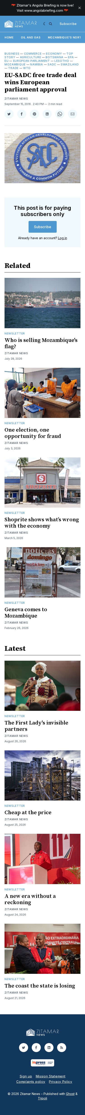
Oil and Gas (31, 37)
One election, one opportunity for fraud (33, 433)
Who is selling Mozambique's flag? (41, 343)
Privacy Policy (60, 1082)
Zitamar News (16, 98)
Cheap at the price (28, 812)
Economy (54, 53)
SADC (52, 64)
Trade (13, 68)
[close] (79, 7)
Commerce (33, 53)
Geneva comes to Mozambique (26, 612)
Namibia (36, 64)
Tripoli (42, 1098)
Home (9, 37)
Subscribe (68, 24)
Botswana (54, 57)
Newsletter (15, 333)
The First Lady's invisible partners (36, 726)
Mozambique (15, 64)
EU (6, 60)
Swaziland (70, 64)
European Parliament (31, 60)
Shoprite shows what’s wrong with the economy (42, 522)
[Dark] (45, 24)
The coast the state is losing (40, 986)
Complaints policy (30, 1082)
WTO (27, 68)
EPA (71, 57)
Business (12, 53)
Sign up (26, 1076)
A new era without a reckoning (30, 899)
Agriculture (30, 57)
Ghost (70, 1094)
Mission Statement (51, 1076)
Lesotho (61, 60)
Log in (62, 238)
